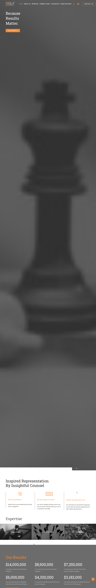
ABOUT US (27, 4)
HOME (21, 4)
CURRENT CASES (44, 4)
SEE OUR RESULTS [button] (13, 30)
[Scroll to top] (93, 579)
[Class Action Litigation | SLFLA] (10, 4)
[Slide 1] (75, 468)
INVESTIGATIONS (66, 4)
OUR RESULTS (55, 4)
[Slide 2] (76, 468)
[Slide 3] (77, 468)
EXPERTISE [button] (35, 4)
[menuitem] (21, 4)
